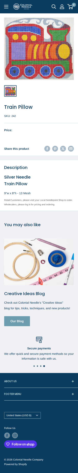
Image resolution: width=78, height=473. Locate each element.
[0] (70, 6)
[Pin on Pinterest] (55, 149)
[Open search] (54, 6)
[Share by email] (71, 149)
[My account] (62, 6)
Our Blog (17, 321)
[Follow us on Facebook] (7, 435)
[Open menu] (6, 6)
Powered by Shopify (15, 464)
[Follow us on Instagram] (15, 435)
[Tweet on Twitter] (63, 149)
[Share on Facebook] (47, 149)
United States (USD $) (18, 415)
